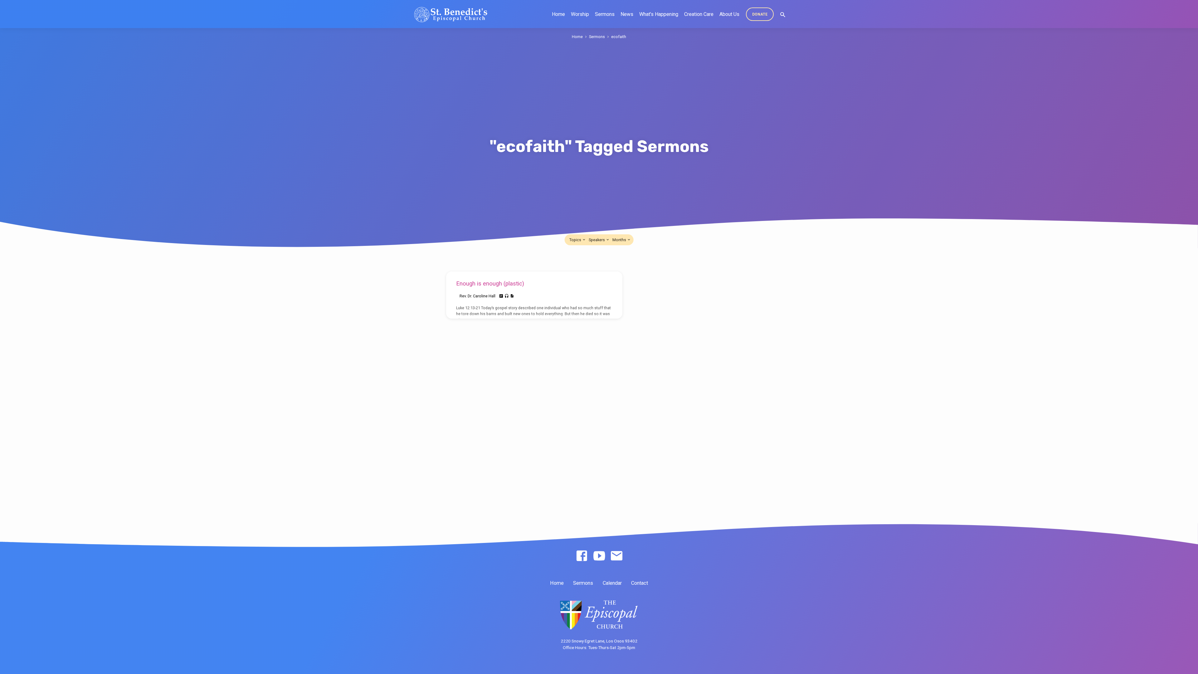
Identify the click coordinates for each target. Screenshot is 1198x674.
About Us (729, 14)
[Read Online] (501, 296)
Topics (575, 239)
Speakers (597, 239)
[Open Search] (782, 15)
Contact (639, 583)
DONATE (759, 14)
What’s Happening (658, 14)
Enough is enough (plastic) (490, 283)
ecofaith (618, 36)
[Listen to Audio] (506, 296)
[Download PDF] (512, 296)
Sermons (605, 14)
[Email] (617, 556)
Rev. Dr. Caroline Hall (477, 296)
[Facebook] (582, 556)
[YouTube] (599, 556)
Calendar (612, 583)
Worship (580, 14)
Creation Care (698, 14)
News (627, 14)
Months (619, 239)
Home (558, 14)
